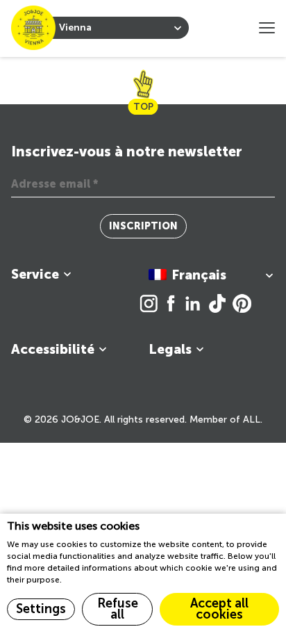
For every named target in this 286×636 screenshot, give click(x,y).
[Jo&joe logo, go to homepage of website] (33, 28)
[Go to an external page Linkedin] (196, 305)
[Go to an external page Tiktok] (221, 305)
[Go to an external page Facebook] (174, 305)
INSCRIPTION (143, 226)
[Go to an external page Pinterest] (242, 305)
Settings (41, 609)
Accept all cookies (219, 609)
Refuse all (117, 609)
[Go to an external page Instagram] (152, 305)
